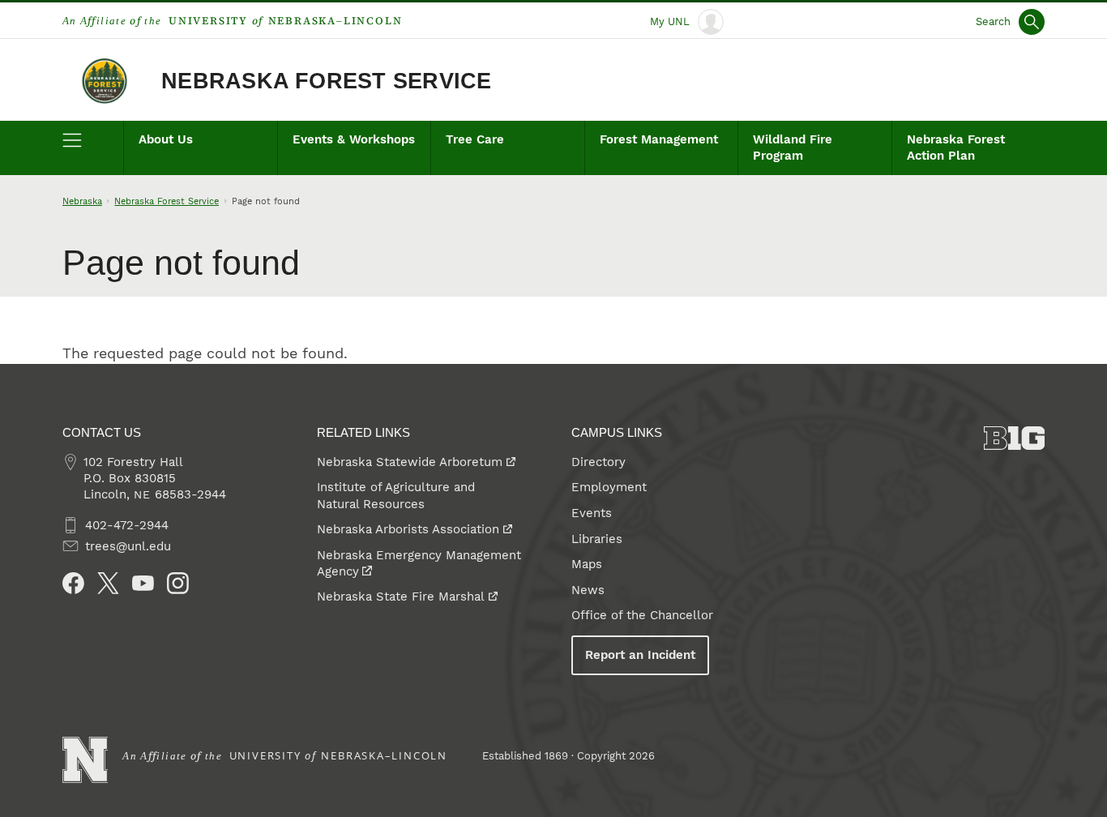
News (588, 590)
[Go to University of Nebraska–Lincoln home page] (85, 760)
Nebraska (82, 201)
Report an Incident (640, 655)
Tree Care (475, 139)
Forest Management (659, 139)
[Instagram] (178, 583)
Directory (598, 462)
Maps (586, 564)
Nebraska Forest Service (326, 81)
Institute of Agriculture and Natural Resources (396, 495)
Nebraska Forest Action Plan (956, 147)
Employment (609, 487)
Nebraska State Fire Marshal (401, 596)
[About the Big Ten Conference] (1014, 438)
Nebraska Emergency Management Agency (419, 563)
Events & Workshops (354, 139)
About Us (166, 139)
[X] (108, 583)
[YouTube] (143, 583)
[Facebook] (73, 583)
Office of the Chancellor (642, 615)
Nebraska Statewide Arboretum (409, 462)
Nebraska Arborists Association (408, 529)
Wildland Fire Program (792, 147)
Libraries (596, 539)
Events (591, 513)
